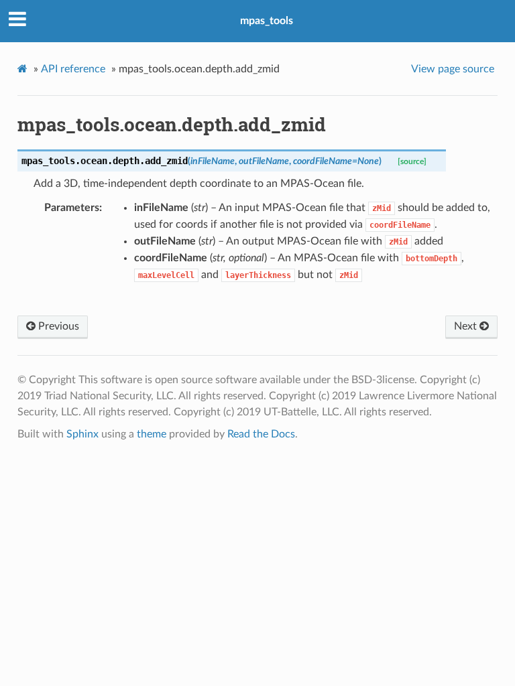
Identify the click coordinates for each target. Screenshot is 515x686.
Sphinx (82, 434)
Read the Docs (261, 434)
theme (151, 434)
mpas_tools (266, 20)
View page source (452, 69)
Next (466, 326)
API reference (73, 69)
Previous (57, 326)
